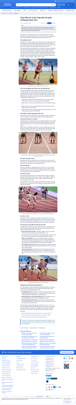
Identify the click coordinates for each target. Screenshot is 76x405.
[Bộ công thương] (48, 375)
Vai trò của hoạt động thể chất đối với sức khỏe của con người (36, 315)
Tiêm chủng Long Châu (21, 369)
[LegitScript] (51, 381)
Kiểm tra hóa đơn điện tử (7, 377)
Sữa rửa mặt (40, 7)
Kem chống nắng (27, 7)
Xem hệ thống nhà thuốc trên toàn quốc (18, 352)
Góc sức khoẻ (34, 358)
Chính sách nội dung (6, 367)
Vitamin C (59, 7)
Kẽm (20, 7)
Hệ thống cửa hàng (5, 360)
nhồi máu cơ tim (42, 220)
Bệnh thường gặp (34, 365)
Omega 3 (16, 7)
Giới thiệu (3, 358)
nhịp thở (47, 167)
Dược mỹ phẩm (19, 360)
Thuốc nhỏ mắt (34, 7)
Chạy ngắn (26, 327)
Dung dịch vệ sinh (52, 7)
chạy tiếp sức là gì (48, 305)
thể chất (46, 233)
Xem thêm (27, 323)
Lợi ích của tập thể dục (34, 327)
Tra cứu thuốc (34, 360)
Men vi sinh (46, 7)
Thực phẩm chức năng (20, 358)
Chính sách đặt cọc (6, 365)
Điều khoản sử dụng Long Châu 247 (7, 392)
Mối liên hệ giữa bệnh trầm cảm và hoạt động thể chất (34, 317)
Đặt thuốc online (19, 367)
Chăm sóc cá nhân (20, 363)
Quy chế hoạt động (6, 363)
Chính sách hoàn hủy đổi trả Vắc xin (7, 383)
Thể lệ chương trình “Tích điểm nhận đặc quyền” (7, 389)
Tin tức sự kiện (34, 373)
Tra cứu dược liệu (34, 363)
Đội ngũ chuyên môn (35, 369)
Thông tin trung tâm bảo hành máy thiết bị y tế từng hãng (8, 386)
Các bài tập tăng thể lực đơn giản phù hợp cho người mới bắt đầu (36, 313)
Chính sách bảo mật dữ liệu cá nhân (8, 380)
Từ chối (67, 401)
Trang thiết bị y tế (19, 365)
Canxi (12, 7)
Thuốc (17, 362)
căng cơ (31, 123)
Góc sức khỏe (10, 13)
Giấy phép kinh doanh (6, 362)
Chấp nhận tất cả (67, 398)
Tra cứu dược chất (34, 362)
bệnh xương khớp (45, 252)
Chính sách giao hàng (6, 371)
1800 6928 (72, 1)
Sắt (22, 7)
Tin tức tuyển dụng (35, 371)
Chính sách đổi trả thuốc (6, 369)
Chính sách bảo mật (6, 373)
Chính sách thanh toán (6, 375)
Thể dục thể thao (42, 327)
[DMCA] (51, 378)
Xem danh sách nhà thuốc (67, 352)
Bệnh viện (33, 367)
